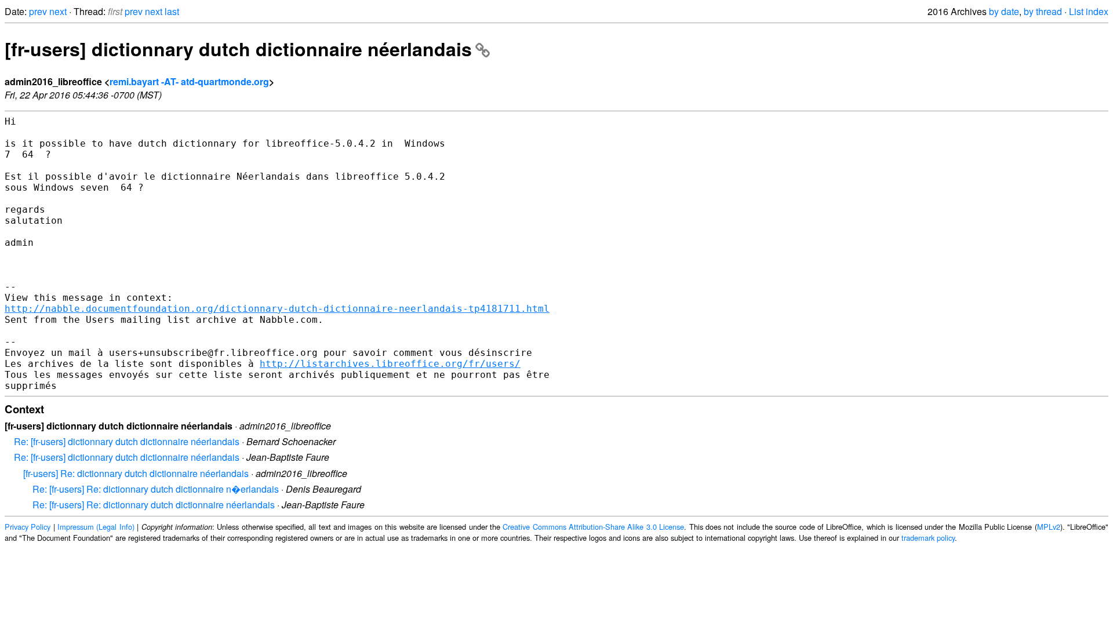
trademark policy (928, 537)
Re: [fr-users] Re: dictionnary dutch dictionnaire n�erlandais (155, 489)
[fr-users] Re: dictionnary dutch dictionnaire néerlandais (136, 473)
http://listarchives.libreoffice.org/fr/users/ (390, 363)
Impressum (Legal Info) (95, 526)
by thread (1043, 11)
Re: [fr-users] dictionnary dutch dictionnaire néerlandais (126, 441)
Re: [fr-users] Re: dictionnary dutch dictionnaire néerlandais (153, 504)
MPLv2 (1048, 526)
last (172, 11)
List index (1088, 11)
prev (38, 11)
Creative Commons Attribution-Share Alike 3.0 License (593, 526)
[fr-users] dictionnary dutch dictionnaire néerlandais (238, 48)
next (58, 11)
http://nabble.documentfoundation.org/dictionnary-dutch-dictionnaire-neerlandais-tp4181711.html (277, 308)
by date (1004, 11)
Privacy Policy (27, 526)
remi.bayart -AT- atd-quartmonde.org (189, 81)
